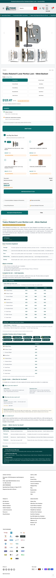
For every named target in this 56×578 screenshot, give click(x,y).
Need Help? (47, 6)
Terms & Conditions (34, 483)
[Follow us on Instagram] (9, 569)
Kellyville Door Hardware (35, 509)
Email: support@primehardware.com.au (11, 480)
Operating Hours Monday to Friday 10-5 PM (12, 487)
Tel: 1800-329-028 (7, 482)
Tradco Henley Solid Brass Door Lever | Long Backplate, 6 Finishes (14, 167)
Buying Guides (33, 490)
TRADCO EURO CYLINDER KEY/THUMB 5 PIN (38, 148)
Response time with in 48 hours (9, 489)
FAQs (41, 212)
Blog (31, 487)
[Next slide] (52, 33)
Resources (5, 512)
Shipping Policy (33, 485)
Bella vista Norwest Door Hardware (38, 518)
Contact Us (32, 492)
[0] (52, 8)
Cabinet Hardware (7, 507)
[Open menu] (3, 8)
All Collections (6, 501)
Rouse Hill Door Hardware (36, 507)
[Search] (35, 8)
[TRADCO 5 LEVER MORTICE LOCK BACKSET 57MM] (28, 55)
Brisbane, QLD (33, 522)
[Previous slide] (4, 33)
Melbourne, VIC (33, 520)
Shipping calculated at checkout (14, 103)
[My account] (40, 8)
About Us (32, 477)
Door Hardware (6, 503)
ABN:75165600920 (7, 485)
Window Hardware (7, 505)
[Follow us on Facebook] (4, 569)
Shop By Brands (6, 514)
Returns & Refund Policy (35, 481)
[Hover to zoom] (28, 33)
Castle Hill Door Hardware (36, 505)
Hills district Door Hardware (36, 503)
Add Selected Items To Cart (28, 191)
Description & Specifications (14, 212)
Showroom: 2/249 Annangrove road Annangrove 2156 (13, 478)
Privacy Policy (33, 479)
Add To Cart (28, 128)
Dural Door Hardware (35, 514)
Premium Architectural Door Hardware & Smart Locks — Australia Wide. (28, 1)
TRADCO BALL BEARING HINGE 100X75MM (38, 166)
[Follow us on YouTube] (14, 569)
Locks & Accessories (7, 509)
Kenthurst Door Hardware (36, 512)
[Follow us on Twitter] (6, 569)
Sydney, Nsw (33, 501)
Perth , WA (32, 524)
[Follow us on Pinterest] (11, 569)
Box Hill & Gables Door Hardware (37, 516)
